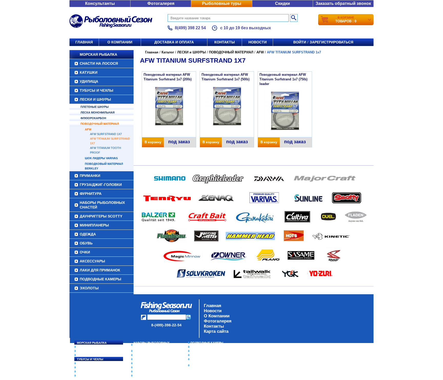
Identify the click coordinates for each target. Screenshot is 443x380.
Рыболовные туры (221, 3)
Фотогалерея (160, 3)
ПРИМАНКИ (90, 176)
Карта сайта (216, 331)
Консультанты (100, 3)
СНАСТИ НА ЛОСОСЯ (99, 63)
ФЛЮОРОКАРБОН (93, 118)
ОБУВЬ (86, 243)
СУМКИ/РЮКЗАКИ (202, 355)
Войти (299, 42)
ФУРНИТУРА (91, 194)
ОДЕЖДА (88, 234)
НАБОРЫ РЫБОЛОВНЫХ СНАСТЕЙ (102, 205)
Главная (84, 42)
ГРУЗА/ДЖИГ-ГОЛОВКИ (101, 185)
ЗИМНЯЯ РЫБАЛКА (204, 351)
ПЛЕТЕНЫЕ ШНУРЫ (94, 106)
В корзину (153, 142)
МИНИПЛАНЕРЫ (94, 225)
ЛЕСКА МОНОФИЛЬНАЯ (97, 112)
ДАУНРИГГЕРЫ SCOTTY (101, 216)
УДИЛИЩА (89, 81)
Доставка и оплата (174, 42)
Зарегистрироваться (331, 42)
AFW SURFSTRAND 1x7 (106, 134)
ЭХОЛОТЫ (89, 288)
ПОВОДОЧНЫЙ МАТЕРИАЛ (99, 123)
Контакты (224, 42)
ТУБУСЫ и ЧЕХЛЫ (96, 90)
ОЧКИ (85, 252)
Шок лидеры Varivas (101, 158)
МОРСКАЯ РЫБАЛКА (98, 54)
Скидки (282, 3)
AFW (88, 129)
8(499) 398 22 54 (190, 28)
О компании (119, 42)
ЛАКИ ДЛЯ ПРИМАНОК (100, 270)
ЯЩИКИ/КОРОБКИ (203, 359)
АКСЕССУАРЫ (92, 261)
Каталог (168, 52)
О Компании (216, 316)
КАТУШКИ (88, 72)
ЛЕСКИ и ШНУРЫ (95, 99)
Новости (257, 42)
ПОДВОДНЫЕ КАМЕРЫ (100, 279)
